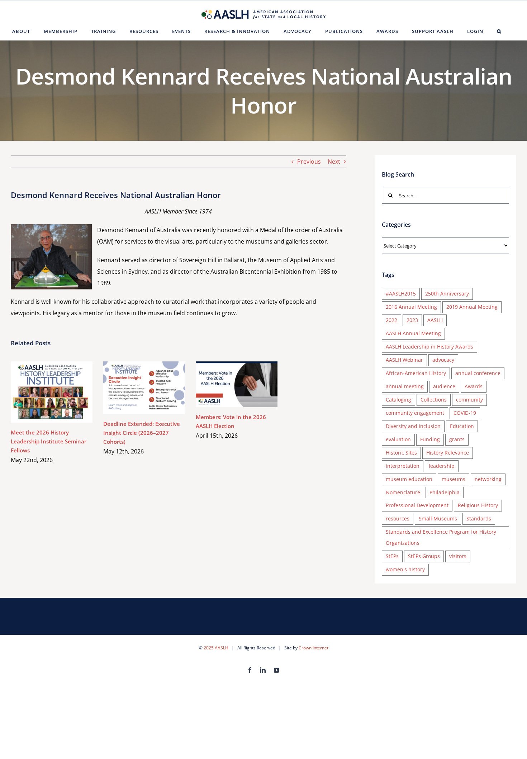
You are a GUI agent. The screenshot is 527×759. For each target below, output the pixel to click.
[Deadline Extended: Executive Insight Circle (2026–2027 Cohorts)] (144, 387)
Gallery (62, 392)
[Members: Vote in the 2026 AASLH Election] (236, 384)
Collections (434, 399)
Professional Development (417, 505)
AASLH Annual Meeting (413, 333)
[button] (499, 31)
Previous (309, 161)
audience (444, 386)
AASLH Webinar (404, 359)
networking (488, 479)
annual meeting (405, 386)
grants (457, 439)
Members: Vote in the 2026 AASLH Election (226, 384)
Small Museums (438, 518)
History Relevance (447, 452)
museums (453, 479)
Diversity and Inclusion (413, 426)
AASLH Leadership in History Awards (429, 346)
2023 (412, 320)
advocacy (443, 359)
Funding (430, 439)
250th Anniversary (447, 293)
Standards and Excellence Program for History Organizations (441, 537)
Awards (474, 386)
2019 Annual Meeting (472, 306)
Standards (478, 518)
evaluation (398, 439)
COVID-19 (465, 412)
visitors (457, 556)
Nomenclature (403, 492)
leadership (442, 465)
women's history (405, 569)
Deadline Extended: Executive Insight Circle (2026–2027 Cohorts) (134, 388)
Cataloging (398, 399)
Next (334, 161)
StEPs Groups (424, 556)
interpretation (402, 465)
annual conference (477, 373)
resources (397, 518)
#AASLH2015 (401, 293)
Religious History (478, 505)
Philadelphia (444, 492)
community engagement (415, 412)
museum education (409, 479)
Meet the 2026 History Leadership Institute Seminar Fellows (41, 392)
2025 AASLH (216, 648)
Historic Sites (401, 452)
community (469, 399)
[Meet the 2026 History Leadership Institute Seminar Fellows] (51, 392)
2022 (391, 320)
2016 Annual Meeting (411, 306)
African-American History (416, 373)
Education (462, 426)
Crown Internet (313, 648)
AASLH (435, 320)
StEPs (392, 556)
